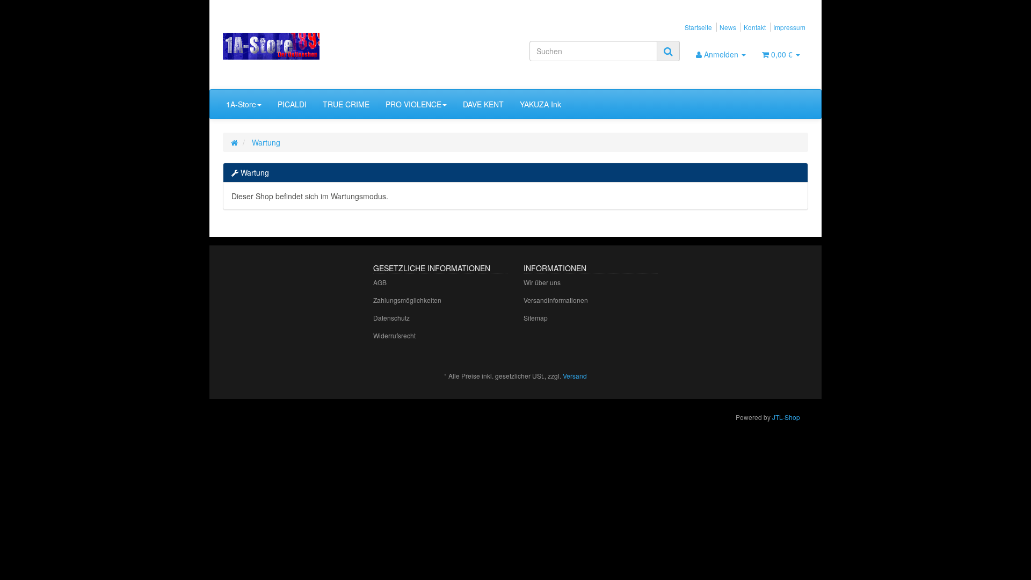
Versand (575, 375)
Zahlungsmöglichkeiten (407, 300)
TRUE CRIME (346, 104)
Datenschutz (391, 317)
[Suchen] (668, 51)
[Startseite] (234, 142)
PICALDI (292, 104)
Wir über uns (542, 282)
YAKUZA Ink (540, 104)
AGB (380, 282)
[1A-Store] (315, 46)
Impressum (789, 27)
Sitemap (536, 317)
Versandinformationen (556, 300)
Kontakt (755, 27)
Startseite (698, 27)
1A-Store (241, 104)
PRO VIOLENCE (413, 104)
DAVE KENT (483, 104)
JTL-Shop (786, 417)
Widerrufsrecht (394, 335)
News (728, 27)
